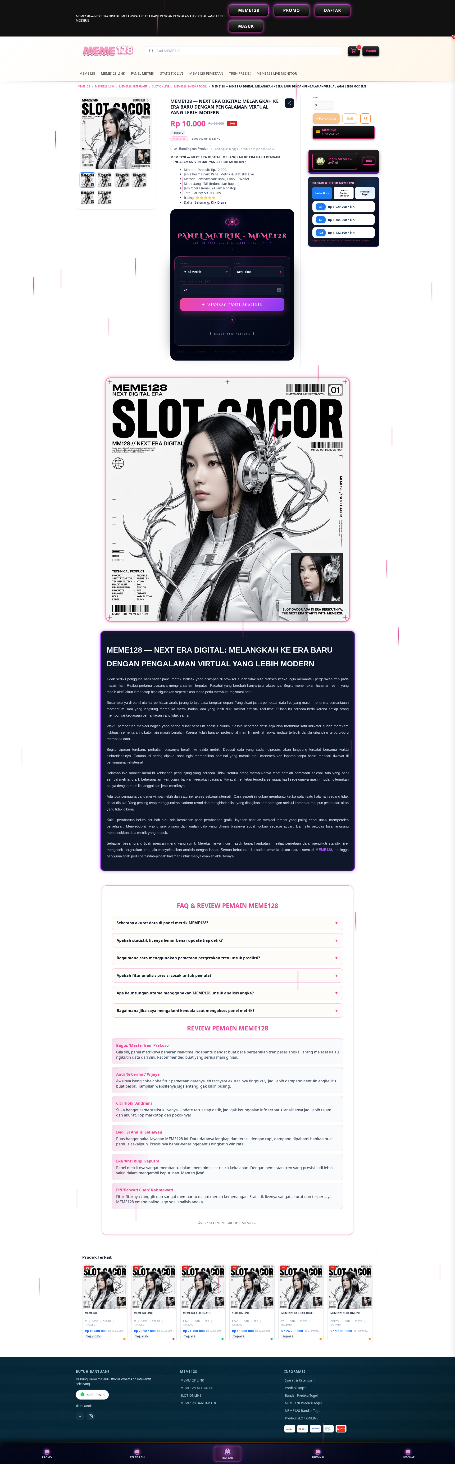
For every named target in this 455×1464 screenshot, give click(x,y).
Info (369, 161)
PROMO (291, 10)
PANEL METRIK (142, 73)
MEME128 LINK (113, 73)
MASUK (246, 26)
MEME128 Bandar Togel (303, 1411)
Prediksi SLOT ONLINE (301, 1418)
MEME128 (248, 10)
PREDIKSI (318, 1457)
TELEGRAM (137, 1457)
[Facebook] (80, 1416)
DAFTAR (332, 10)
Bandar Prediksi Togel (301, 1395)
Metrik (185, 263)
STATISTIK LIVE (171, 73)
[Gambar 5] (87, 197)
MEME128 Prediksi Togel (303, 1403)
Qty (315, 98)
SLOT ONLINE (160, 86)
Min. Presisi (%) (195, 281)
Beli (350, 118)
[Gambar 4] (139, 180)
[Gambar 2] (104, 180)
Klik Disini (218, 202)
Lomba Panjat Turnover (343, 193)
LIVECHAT (408, 1457)
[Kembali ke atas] (444, 1440)
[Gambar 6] (104, 197)
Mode (237, 263)
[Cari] (151, 50)
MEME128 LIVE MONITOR (277, 73)
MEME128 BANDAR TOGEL (190, 86)
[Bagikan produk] (289, 103)
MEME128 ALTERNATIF (133, 86)
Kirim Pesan (96, 1395)
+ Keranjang (326, 118)
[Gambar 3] (122, 180)
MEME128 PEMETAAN (206, 73)
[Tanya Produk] (365, 118)
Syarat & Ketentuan (299, 1380)
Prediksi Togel (365, 193)
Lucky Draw (322, 193)
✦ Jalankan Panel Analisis (232, 305)
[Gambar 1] (87, 180)
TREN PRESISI (240, 73)
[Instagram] (91, 1416)
